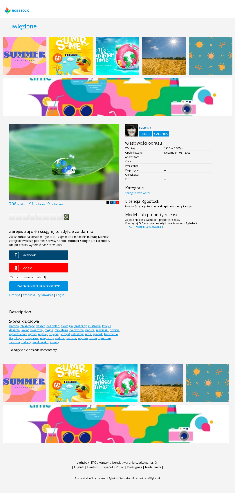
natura (90, 330)
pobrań (40, 204)
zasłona (14, 342)
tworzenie (111, 334)
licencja (116, 463)
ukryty (18, 338)
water (146, 193)
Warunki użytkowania (148, 226)
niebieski (102, 330)
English (79, 467)
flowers (137, 193)
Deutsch (93, 467)
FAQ (130, 226)
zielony (26, 342)
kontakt (104, 463)
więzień (83, 338)
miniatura (61, 330)
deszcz (40, 326)
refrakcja (77, 334)
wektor (60, 338)
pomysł (65, 334)
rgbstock (20, 10)
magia (49, 330)
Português (134, 467)
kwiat (25, 330)
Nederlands (153, 467)
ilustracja (94, 326)
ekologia (67, 326)
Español (107, 467)
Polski (120, 467)
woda (93, 338)
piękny (42, 334)
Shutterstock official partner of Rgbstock (97, 478)
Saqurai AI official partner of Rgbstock (139, 478)
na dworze (76, 330)
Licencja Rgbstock (142, 201)
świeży (54, 342)
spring (129, 193)
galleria (161, 134)
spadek (98, 334)
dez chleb (52, 326)
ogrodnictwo (18, 334)
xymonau (104, 338)
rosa (88, 334)
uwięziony (47, 338)
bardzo (14, 326)
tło (11, 338)
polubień (56, 204)
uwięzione (32, 338)
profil (145, 134)
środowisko (40, 342)
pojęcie (53, 334)
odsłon (21, 204)
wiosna (71, 338)
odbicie (115, 330)
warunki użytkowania (138, 463)
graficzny (80, 326)
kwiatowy (36, 330)
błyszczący (27, 326)
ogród (32, 334)
